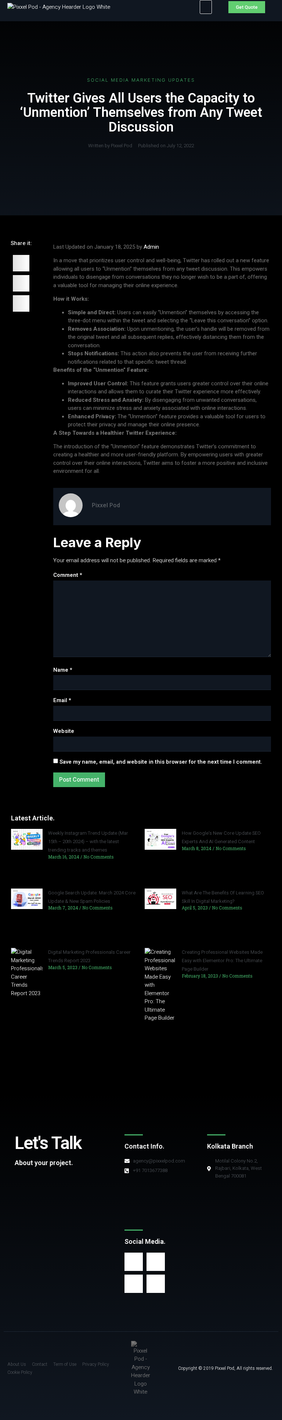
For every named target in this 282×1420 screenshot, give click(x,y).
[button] (206, 7)
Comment (67, 575)
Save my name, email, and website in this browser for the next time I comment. (160, 762)
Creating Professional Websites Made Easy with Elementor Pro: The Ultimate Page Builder (222, 960)
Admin (151, 247)
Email (62, 700)
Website (63, 731)
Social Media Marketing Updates (141, 80)
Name (62, 670)
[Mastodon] (133, 1284)
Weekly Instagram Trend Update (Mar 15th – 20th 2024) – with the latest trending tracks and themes (88, 841)
